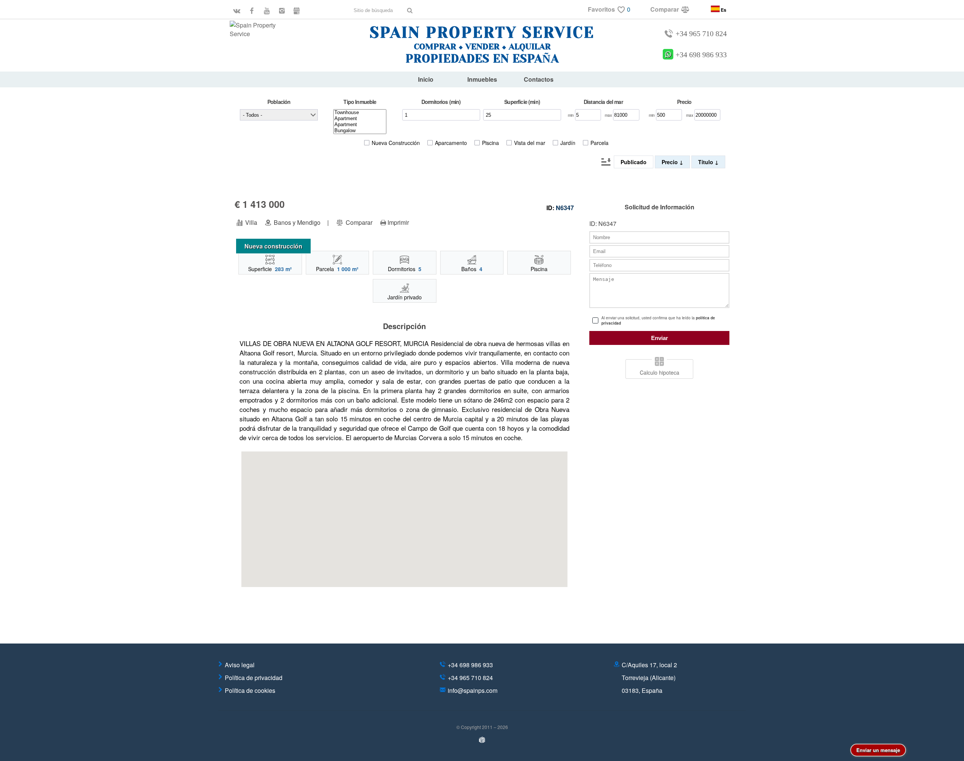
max (609, 115)
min (571, 115)
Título (706, 162)
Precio (670, 162)
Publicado (634, 162)
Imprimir (398, 223)
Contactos (539, 79)
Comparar (358, 223)
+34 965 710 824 (701, 34)
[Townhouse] (360, 113)
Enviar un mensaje (878, 749)
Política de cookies (250, 690)
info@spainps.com (472, 690)
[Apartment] (360, 119)
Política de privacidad (253, 677)
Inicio (425, 79)
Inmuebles (482, 79)
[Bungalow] (360, 131)
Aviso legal (240, 664)
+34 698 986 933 (701, 55)
